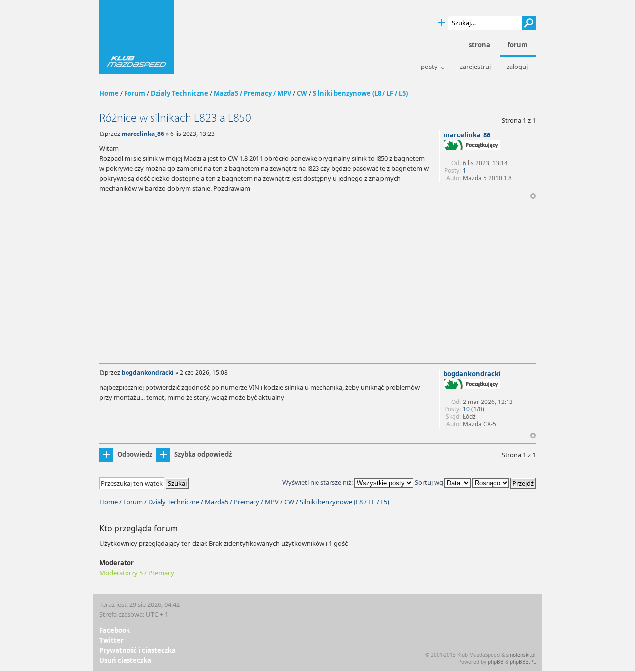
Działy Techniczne (179, 93)
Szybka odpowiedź (203, 454)
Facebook (114, 630)
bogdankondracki (148, 372)
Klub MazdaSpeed (136, 37)
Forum (134, 93)
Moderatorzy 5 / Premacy (136, 572)
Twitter (111, 640)
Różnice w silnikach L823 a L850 (175, 118)
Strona (479, 45)
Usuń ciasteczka (125, 660)
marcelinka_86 (143, 134)
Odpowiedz (134, 454)
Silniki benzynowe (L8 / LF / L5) (360, 93)
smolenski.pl (521, 654)
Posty (429, 67)
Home (109, 93)
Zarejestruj (475, 67)
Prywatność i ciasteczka (137, 650)
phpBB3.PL (523, 661)
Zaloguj (517, 67)
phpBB (496, 661)
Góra (533, 196)
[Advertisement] (317, 283)
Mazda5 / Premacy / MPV (252, 93)
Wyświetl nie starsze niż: (318, 482)
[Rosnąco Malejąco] (504, 482)
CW (302, 93)
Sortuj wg (429, 482)
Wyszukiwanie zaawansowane (441, 23)
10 (466, 409)
